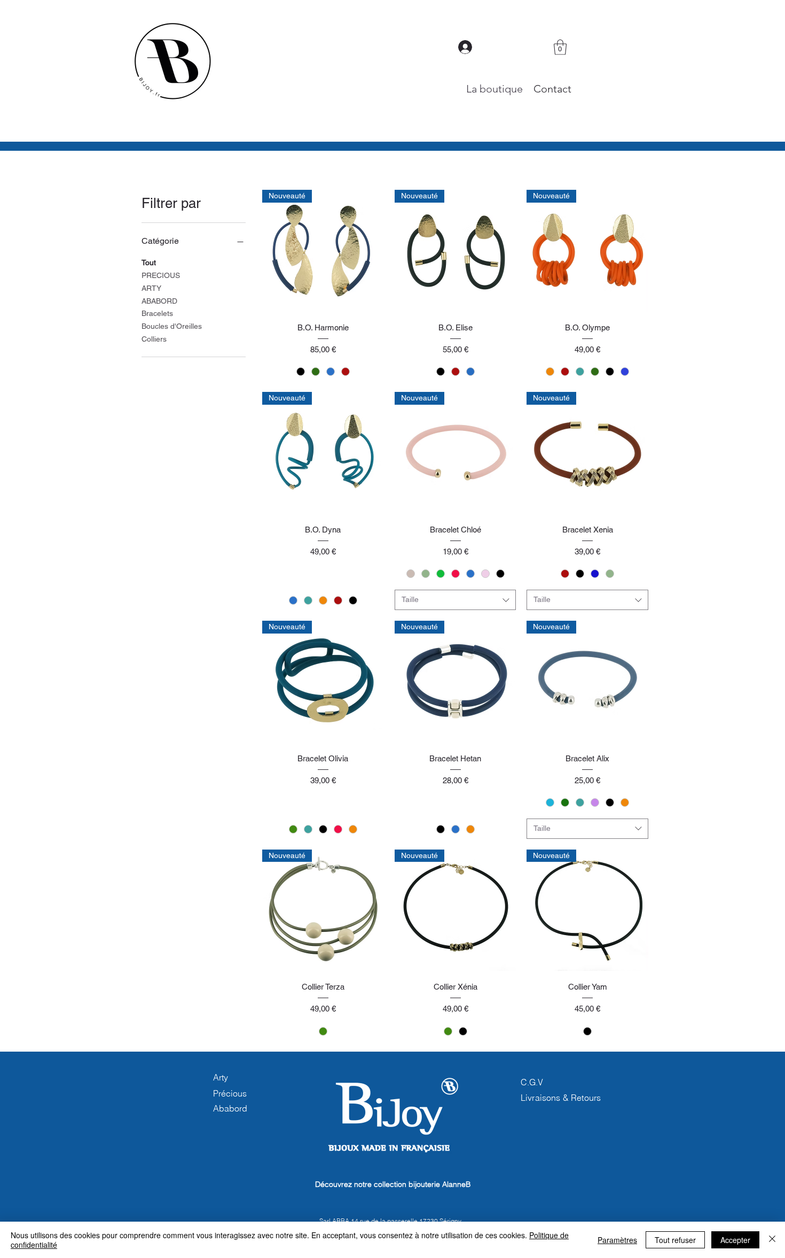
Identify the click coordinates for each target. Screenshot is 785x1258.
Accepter (735, 1239)
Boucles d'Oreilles (172, 326)
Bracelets (157, 313)
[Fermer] (772, 1239)
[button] (560, 47)
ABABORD (159, 301)
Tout (149, 262)
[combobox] (455, 600)
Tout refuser (675, 1239)
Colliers (154, 339)
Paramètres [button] (617, 1239)
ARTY (151, 288)
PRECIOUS (161, 275)
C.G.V (532, 1082)
